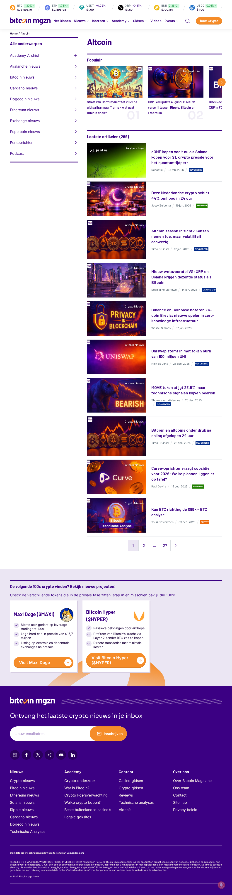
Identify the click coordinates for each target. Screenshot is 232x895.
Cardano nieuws (24, 88)
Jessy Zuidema (161, 205)
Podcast (17, 153)
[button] (187, 21)
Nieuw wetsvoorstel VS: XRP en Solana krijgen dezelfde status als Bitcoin (181, 277)
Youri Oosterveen (162, 522)
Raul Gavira (158, 486)
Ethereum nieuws (24, 110)
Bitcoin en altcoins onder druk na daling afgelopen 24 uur (181, 433)
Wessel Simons (161, 328)
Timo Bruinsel (160, 249)
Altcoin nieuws (134, 225)
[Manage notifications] (221, 885)
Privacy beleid (185, 809)
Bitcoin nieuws (22, 77)
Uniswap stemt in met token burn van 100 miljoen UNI (181, 353)
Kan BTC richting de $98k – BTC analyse (179, 512)
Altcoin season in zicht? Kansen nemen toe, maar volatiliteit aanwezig (180, 236)
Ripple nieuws (22, 809)
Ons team (181, 788)
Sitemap (180, 802)
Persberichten (21, 142)
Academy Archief (24, 55)
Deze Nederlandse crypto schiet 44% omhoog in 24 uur (180, 195)
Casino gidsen (131, 780)
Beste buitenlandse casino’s (87, 809)
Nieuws (16, 771)
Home (14, 33)
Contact (179, 795)
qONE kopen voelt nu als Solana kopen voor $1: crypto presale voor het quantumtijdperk (182, 157)
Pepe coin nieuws (25, 131)
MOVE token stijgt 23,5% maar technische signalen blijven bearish (183, 390)
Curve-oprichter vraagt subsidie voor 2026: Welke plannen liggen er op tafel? (182, 474)
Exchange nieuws (25, 120)
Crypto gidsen (131, 788)
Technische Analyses (27, 831)
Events (169, 21)
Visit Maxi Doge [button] (34, 662)
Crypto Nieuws (134, 186)
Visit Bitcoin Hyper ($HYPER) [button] (110, 660)
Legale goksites (77, 817)
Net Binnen (62, 21)
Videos (155, 21)
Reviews (126, 795)
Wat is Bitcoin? (76, 788)
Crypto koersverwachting (86, 795)
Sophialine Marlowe (164, 289)
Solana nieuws (22, 802)
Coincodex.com (75, 852)
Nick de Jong (159, 363)
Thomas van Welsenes (165, 400)
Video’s (125, 809)
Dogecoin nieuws (24, 99)
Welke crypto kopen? (82, 802)
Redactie (157, 170)
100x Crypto (209, 21)
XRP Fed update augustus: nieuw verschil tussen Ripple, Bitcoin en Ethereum (171, 107)
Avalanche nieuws (25, 66)
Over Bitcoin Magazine (192, 780)
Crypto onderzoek (80, 780)
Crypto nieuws (22, 780)
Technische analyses (136, 802)
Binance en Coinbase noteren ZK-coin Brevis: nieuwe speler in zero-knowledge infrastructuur (182, 315)
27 (165, 545)
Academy (119, 21)
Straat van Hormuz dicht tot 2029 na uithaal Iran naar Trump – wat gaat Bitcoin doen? (112, 107)
